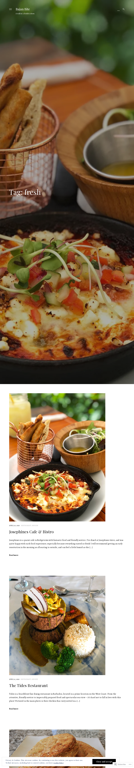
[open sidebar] (118, 10)
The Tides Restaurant (28, 685)
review (35, 525)
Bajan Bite (23, 9)
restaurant (26, 525)
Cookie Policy (58, 763)
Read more (13, 555)
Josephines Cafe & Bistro (31, 531)
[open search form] (123, 9)
